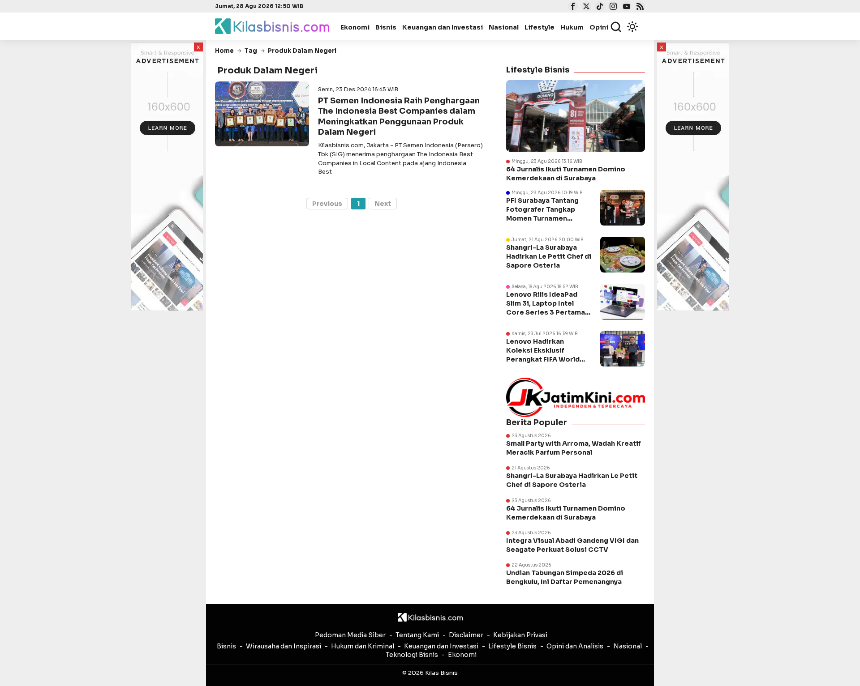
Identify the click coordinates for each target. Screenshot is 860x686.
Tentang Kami (417, 635)
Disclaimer (466, 635)
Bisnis (385, 27)
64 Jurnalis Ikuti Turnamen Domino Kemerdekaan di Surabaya (565, 173)
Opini (598, 27)
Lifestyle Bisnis (512, 646)
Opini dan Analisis (574, 646)
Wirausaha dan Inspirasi (283, 646)
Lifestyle (540, 27)
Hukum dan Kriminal (362, 646)
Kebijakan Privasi (520, 635)
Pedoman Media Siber (350, 635)
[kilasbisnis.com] (430, 617)
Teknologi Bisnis (412, 655)
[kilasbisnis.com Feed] (639, 7)
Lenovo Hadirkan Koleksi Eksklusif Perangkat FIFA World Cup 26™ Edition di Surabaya (543, 359)
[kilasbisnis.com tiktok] (599, 7)
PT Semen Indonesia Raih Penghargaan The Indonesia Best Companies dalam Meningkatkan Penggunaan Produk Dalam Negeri (399, 116)
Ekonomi (355, 27)
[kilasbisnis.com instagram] (612, 7)
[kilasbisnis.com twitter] (585, 7)
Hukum (572, 27)
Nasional (504, 27)
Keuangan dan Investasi (442, 27)
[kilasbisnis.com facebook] (572, 7)
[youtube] (625, 7)
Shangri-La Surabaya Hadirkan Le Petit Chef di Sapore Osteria (548, 256)
